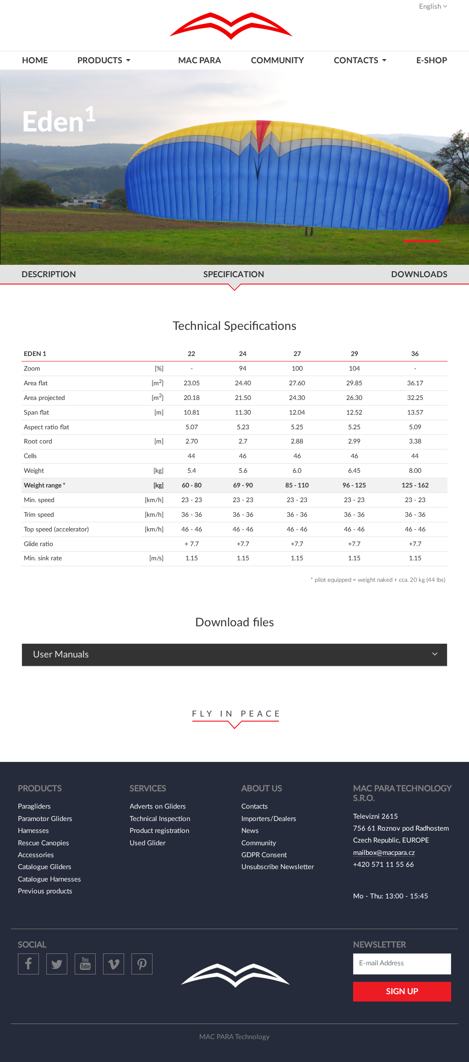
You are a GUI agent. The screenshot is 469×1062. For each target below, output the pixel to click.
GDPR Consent (264, 855)
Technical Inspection (160, 819)
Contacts (254, 806)
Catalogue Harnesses (49, 879)
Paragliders (34, 806)
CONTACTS (357, 61)
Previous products (45, 891)
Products (100, 61)
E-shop (431, 61)
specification (233, 275)
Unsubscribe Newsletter (277, 867)
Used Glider (147, 843)
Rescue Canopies (43, 843)
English (431, 6)
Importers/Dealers (268, 819)
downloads (419, 275)
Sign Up (402, 991)
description (49, 275)
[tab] (234, 655)
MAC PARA (199, 61)
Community (277, 61)
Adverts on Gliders (158, 806)
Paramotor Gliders (45, 819)
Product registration (159, 830)
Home (35, 61)
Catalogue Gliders (44, 867)
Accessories (36, 855)
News (250, 830)
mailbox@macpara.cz (384, 852)
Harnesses (33, 830)
